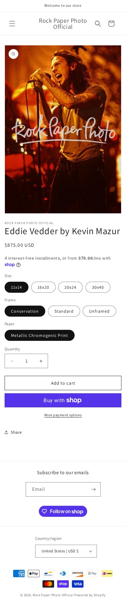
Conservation (25, 311)
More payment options (63, 415)
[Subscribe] (93, 489)
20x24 (70, 287)
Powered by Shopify (90, 595)
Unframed (99, 311)
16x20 (43, 287)
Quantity (12, 349)
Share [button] (16, 432)
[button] (12, 23)
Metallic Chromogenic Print (39, 335)
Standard (64, 311)
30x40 (98, 287)
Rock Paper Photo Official (53, 595)
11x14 (16, 287)
